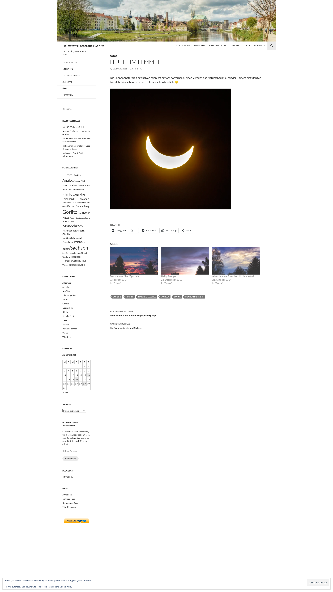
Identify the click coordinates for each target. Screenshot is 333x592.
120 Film (76, 175)
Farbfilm (73, 189)
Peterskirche (68, 242)
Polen (77, 241)
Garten (71, 206)
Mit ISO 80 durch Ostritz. (73, 127)
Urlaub (83, 260)
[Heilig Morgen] (185, 261)
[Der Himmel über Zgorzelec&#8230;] (134, 261)
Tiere (64, 320)
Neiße (65, 238)
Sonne (177, 297)
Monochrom (72, 226)
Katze (65, 217)
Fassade (80, 189)
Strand (84, 253)
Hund (80, 213)
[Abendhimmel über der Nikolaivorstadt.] (236, 261)
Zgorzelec (74, 264)
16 (88, 375)
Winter (65, 265)
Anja (83, 181)
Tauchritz (66, 257)
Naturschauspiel (147, 297)
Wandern (66, 337)
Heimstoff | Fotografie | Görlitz (83, 46)
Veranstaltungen (69, 328)
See (64, 253)
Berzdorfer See (72, 185)
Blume (86, 185)
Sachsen (165, 297)
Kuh (77, 218)
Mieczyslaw (68, 221)
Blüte (65, 189)
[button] (170, 149)
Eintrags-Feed (68, 499)
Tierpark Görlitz (71, 260)
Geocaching (82, 206)
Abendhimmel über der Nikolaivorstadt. (233, 276)
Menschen (199, 45)
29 (84, 383)
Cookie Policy (66, 586)
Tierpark (75, 256)
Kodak (72, 218)
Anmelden (67, 494)
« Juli (65, 392)
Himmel (129, 297)
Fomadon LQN (70, 198)
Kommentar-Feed (70, 503)
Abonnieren (70, 458)
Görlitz (117, 297)
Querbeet (235, 45)
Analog (68, 180)
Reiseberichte (68, 316)
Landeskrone (84, 218)
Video (65, 333)
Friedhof (86, 202)
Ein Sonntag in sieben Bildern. (126, 325)
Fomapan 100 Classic (72, 202)
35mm (67, 175)
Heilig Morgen (169, 276)
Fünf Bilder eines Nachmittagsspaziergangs (133, 313)
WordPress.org (69, 507)
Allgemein (66, 282)
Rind (83, 242)
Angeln (77, 181)
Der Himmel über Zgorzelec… (126, 276)
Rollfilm (66, 248)
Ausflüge (66, 291)
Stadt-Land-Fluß (217, 45)
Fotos (113, 56)
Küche (65, 312)
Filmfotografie (73, 194)
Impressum (259, 45)
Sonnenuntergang (73, 253)
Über (247, 45)
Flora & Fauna (183, 45)
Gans (64, 206)
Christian (137, 68)
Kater (86, 212)
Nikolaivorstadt (76, 238)
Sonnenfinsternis (194, 297)
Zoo (82, 264)
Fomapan (84, 198)
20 (76, 379)
